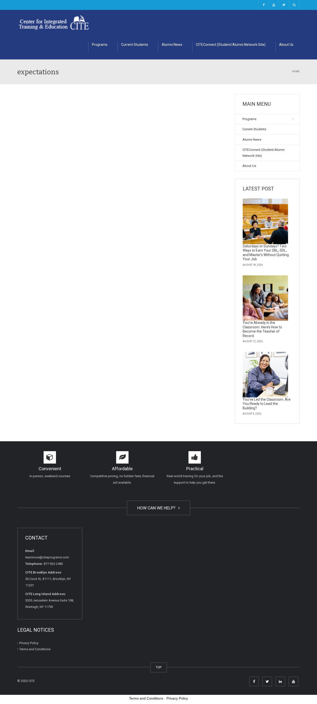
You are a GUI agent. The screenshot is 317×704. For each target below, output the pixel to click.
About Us (286, 45)
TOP (158, 667)
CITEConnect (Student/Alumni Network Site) (230, 45)
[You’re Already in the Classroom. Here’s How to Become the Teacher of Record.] (265, 298)
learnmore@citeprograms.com (47, 557)
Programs (99, 45)
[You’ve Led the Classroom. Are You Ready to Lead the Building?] (265, 374)
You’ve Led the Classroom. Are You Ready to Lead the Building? (267, 403)
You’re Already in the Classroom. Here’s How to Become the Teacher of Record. (262, 329)
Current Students (134, 45)
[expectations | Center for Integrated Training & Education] (53, 22)
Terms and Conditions (35, 649)
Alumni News (172, 45)
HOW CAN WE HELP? (157, 507)
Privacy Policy (28, 643)
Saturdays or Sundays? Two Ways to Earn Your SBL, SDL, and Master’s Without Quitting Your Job (266, 252)
